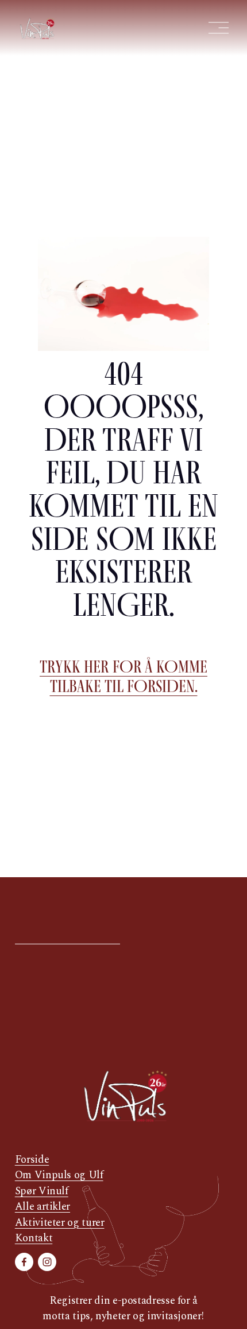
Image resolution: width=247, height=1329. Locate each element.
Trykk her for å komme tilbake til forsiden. (123, 676)
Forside (32, 1159)
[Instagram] (47, 1262)
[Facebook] (24, 1262)
